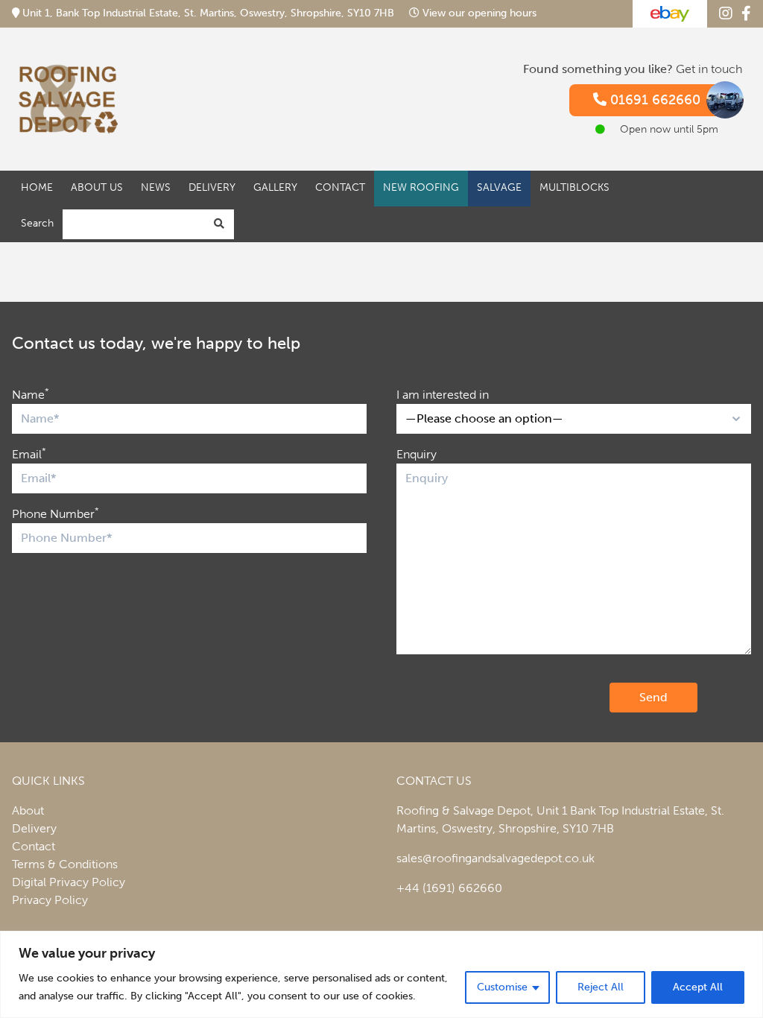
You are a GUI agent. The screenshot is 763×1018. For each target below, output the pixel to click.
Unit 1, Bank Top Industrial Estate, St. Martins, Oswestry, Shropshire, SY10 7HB (208, 13)
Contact (340, 187)
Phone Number (55, 513)
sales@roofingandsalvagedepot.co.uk (495, 858)
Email (29, 453)
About (28, 810)
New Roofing (421, 187)
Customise (502, 987)
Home (37, 187)
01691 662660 (653, 100)
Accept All (698, 987)
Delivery (212, 187)
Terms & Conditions (65, 864)
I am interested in (442, 395)
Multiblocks (574, 187)
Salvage (499, 187)
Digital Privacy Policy (68, 882)
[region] (381, 974)
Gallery (275, 187)
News (156, 187)
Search (37, 223)
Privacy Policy (50, 900)
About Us (97, 187)
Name (30, 394)
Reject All (600, 987)
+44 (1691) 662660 (449, 888)
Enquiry (416, 454)
